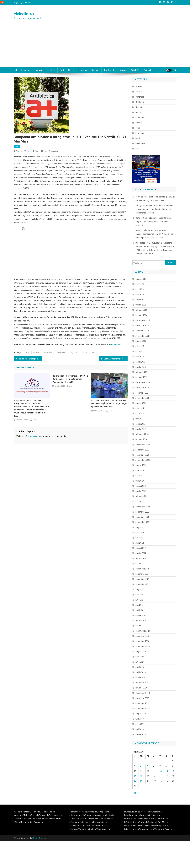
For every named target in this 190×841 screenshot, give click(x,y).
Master (84, 70)
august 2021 (140, 589)
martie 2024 (140, 429)
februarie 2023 (142, 496)
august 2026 (140, 279)
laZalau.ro (167, 829)
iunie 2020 (140, 662)
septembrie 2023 (142, 460)
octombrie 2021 (142, 579)
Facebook (115, 344)
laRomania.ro (75, 812)
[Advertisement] (95, 46)
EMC (62, 70)
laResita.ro (151, 822)
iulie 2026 (139, 284)
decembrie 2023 (142, 445)
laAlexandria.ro (153, 815)
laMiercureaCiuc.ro (100, 822)
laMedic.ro (28, 812)
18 (141, 776)
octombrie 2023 (142, 455)
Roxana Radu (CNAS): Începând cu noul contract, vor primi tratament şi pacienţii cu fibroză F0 (70, 379)
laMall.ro (25, 815)
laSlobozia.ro (149, 826)
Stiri (16, 146)
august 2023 (140, 465)
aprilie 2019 (140, 734)
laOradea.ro (74, 826)
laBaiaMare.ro (150, 819)
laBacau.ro (138, 819)
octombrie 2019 (142, 703)
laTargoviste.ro (161, 826)
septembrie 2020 (142, 646)
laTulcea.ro (158, 829)
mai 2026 (139, 294)
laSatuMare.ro (162, 822)
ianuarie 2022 (141, 564)
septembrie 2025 (142, 336)
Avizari (39, 70)
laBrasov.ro (129, 812)
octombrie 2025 (142, 331)
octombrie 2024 (142, 393)
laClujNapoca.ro (102, 812)
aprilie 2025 (140, 362)
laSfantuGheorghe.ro (153, 812)
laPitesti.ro (85, 826)
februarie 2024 (142, 434)
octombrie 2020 (142, 641)
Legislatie (51, 70)
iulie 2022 (139, 532)
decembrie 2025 (142, 320)
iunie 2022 (140, 538)
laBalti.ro (57, 819)
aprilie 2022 (140, 548)
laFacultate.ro (53, 815)
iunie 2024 (140, 413)
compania (61, 352)
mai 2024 (139, 419)
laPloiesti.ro (110, 815)
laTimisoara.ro (75, 819)
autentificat (33, 436)
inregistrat (73, 352)
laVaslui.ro (129, 815)
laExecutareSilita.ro (32, 819)
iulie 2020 (139, 657)
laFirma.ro (41, 815)
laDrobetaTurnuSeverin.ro (99, 829)
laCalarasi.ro (97, 819)
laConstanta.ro (75, 815)
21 (160, 776)
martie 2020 (140, 677)
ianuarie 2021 (141, 626)
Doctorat (95, 70)
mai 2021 (139, 605)
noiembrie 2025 (142, 325)
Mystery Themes (38, 838)
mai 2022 (139, 543)
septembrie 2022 (142, 522)
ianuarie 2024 (141, 439)
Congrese (139, 97)
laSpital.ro (38, 812)
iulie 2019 (139, 719)
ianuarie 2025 (141, 377)
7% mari (36, 352)
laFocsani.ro (74, 822)
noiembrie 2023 (142, 450)
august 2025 (140, 341)
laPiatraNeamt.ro (21, 822)
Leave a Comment (51, 151)
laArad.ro (128, 819)
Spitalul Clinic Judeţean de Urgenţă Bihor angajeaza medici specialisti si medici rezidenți (153, 221)
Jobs (137, 128)
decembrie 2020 (142, 631)
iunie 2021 (140, 600)
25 (141, 781)
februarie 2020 (142, 683)
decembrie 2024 (142, 382)
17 (135, 776)
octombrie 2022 (142, 517)
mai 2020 (139, 667)
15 (167, 771)
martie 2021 (140, 615)
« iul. (134, 793)
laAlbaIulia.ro (140, 815)
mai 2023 (139, 481)
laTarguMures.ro (144, 829)
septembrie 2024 (142, 398)
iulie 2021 (139, 595)
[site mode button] (169, 70)
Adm (37, 151)
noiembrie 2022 (142, 512)
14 (160, 771)
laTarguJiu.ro (130, 829)
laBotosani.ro (130, 822)
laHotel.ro (48, 812)
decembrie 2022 (142, 507)
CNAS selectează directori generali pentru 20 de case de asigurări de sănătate (155, 199)
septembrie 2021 (142, 584)
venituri (95, 352)
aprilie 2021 (140, 610)
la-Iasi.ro (139, 812)
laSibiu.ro (128, 826)
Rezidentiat (109, 70)
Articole (138, 86)
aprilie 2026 (140, 300)
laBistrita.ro (163, 819)
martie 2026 (140, 305)
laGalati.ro (99, 815)
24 (135, 781)
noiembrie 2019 (142, 698)
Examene (25, 70)
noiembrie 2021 (142, 574)
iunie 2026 (140, 289)
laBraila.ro (141, 822)
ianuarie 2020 (141, 688)
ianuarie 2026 (141, 315)
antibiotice (48, 352)
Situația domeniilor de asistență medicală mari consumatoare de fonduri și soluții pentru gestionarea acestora (155, 209)
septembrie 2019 (142, 708)
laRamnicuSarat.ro (99, 826)
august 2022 (140, 527)
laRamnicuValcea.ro (78, 829)
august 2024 (140, 403)
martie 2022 (140, 553)
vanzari (84, 352)
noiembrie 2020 (142, 636)
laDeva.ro (108, 819)
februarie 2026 (142, 310)
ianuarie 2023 (141, 501)
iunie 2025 (140, 351)
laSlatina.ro (138, 826)
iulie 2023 (139, 470)
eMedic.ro (24, 13)
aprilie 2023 (140, 486)
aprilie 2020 (140, 672)
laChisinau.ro (47, 819)
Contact (147, 70)
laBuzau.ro (87, 819)
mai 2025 (139, 356)
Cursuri (123, 70)
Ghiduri (71, 70)
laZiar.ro (33, 815)
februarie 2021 (142, 620)
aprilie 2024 (140, 424)
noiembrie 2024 (142, 387)
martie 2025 (140, 367)
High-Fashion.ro (36, 822)
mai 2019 (139, 729)
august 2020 (140, 651)
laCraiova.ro (88, 815)
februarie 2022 (142, 558)
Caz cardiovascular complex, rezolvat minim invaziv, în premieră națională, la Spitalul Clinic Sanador (109, 403)
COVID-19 (135, 70)
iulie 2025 (139, 346)
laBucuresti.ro (88, 812)
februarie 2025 (142, 372)
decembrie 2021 (142, 569)
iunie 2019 (140, 724)
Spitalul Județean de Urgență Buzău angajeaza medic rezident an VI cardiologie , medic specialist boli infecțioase (154, 234)
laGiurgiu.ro (86, 822)
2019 (27, 352)
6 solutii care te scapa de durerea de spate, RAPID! (30, 359)
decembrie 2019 (142, 693)
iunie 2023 (140, 476)
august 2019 (140, 714)
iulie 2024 (139, 408)
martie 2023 (140, 491)
